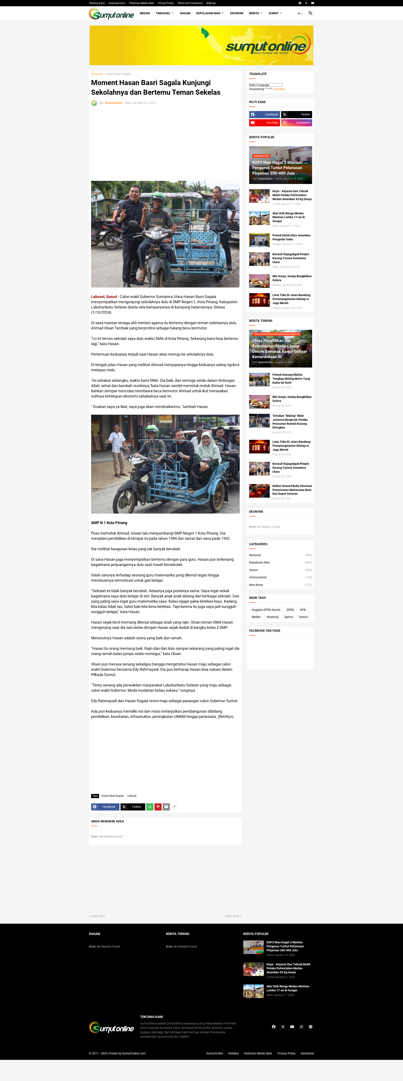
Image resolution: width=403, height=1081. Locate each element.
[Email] (166, 806)
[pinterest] (310, 1027)
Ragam (185, 13)
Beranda (96, 74)
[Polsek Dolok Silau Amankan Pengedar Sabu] (259, 240)
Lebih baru (98, 916)
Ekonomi (236, 13)
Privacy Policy (166, 3)
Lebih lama (232, 916)
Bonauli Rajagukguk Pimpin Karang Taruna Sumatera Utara (290, 258)
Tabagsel (163, 13)
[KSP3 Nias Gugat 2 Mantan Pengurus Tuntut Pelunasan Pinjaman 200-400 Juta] (253, 947)
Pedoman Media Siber (141, 3)
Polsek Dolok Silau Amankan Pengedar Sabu (291, 237)
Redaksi (233, 1053)
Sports (288, 617)
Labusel (131, 795)
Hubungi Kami (117, 3)
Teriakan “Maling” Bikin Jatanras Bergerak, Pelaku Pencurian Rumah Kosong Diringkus (290, 421)
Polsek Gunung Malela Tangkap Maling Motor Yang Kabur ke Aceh (291, 378)
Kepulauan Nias (208, 13)
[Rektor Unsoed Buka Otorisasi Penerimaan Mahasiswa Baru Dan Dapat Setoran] (259, 491)
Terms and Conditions (190, 3)
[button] (300, 13)
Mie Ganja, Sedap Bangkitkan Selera (292, 278)
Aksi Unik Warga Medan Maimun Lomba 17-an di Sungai (288, 217)
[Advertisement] (128, 142)
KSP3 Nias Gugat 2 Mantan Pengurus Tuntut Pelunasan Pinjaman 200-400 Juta (285, 946)
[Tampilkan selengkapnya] (174, 806)
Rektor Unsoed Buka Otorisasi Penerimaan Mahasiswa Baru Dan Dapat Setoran (292, 490)
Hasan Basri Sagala (118, 74)
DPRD (290, 609)
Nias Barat (280, 584)
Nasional (280, 555)
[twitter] (306, 3)
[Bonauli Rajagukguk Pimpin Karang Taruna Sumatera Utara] (259, 259)
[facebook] (300, 3)
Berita (254, 13)
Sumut (274, 13)
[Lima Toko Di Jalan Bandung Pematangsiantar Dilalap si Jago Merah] (259, 300)
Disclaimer (307, 1053)
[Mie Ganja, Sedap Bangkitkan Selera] (259, 281)
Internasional (280, 577)
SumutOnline (214, 1053)
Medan (145, 13)
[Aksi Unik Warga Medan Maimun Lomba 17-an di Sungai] (259, 218)
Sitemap (211, 3)
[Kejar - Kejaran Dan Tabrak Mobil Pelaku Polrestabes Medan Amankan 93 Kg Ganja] (259, 196)
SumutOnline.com (133, 1053)
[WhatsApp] (149, 806)
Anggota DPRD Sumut (266, 609)
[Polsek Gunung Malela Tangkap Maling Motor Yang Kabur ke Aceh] (259, 379)
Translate (279, 89)
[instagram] (301, 1027)
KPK (303, 609)
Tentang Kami (97, 3)
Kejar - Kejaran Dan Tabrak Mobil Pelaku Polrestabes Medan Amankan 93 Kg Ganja (292, 195)
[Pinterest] (158, 806)
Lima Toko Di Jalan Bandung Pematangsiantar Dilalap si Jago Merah (291, 299)
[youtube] (312, 3)
